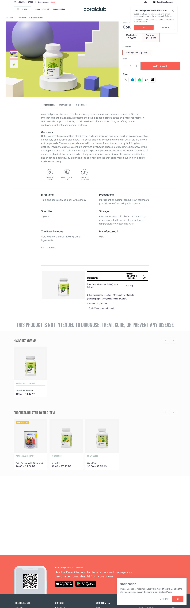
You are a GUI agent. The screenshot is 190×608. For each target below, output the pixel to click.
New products (43, 2)
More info (164, 599)
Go (144, 27)
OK (178, 599)
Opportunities (59, 9)
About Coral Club (42, 9)
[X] (125, 79)
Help (145, 2)
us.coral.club (141, 21)
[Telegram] (132, 79)
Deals (53, 2)
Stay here (164, 27)
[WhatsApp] (139, 79)
